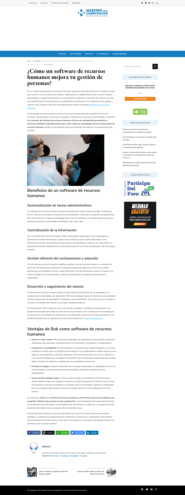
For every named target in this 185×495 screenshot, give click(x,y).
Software (75, 54)
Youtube (83, 456)
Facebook (64, 456)
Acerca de (33, 3)
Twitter (55, 456)
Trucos (89, 54)
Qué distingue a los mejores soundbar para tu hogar (139, 138)
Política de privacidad (59, 3)
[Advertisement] (92, 35)
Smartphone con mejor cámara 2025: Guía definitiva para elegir (139, 164)
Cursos (62, 54)
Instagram (74, 456)
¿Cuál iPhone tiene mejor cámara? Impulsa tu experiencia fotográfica (139, 146)
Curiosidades (119, 54)
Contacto (44, 3)
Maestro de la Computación (51, 490)
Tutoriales (103, 54)
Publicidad (76, 3)
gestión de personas (94, 318)
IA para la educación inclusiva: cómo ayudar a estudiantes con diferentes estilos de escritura (139, 155)
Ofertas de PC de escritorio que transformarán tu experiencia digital (137, 130)
